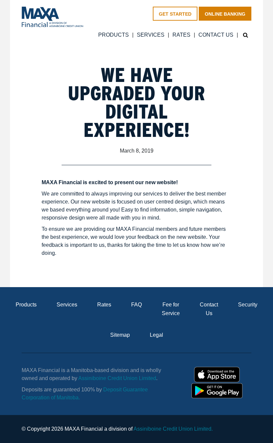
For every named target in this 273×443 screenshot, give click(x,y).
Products (113, 35)
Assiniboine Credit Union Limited (117, 378)
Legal (156, 335)
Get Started (175, 14)
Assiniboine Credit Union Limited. (173, 429)
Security (247, 304)
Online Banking (225, 14)
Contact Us (215, 35)
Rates (181, 35)
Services (150, 35)
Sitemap (120, 335)
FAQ (136, 304)
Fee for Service (171, 309)
